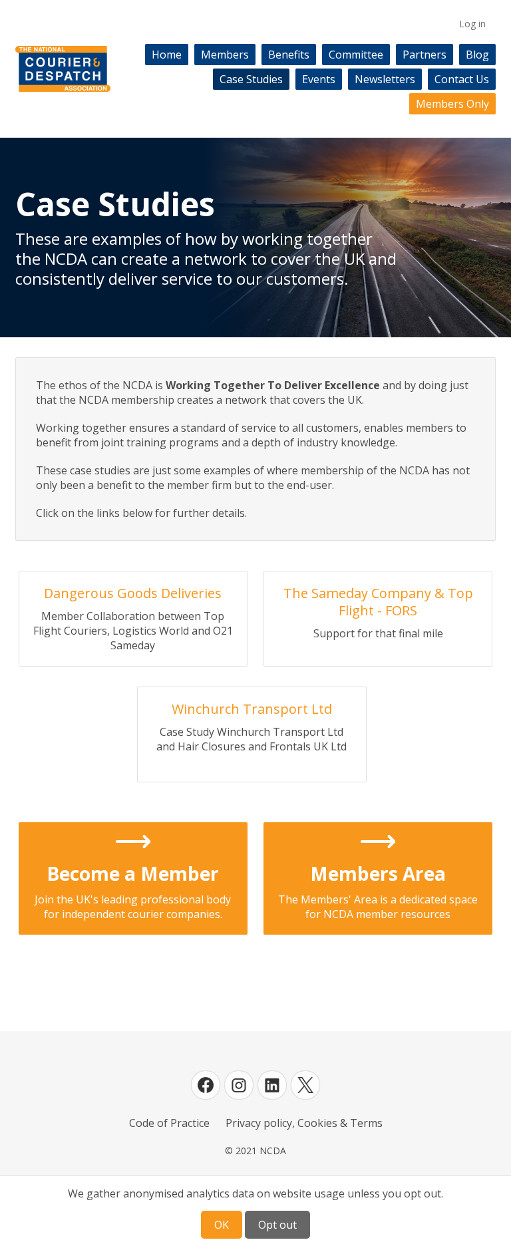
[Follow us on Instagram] (239, 1085)
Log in (472, 23)
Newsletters (385, 79)
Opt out (277, 1224)
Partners (424, 54)
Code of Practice (169, 1123)
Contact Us (461, 79)
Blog (477, 54)
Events (318, 79)
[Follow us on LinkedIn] (272, 1085)
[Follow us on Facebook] (206, 1085)
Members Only (452, 103)
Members (225, 54)
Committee (356, 54)
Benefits (288, 54)
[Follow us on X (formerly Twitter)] (305, 1085)
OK (221, 1224)
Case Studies (251, 79)
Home (167, 54)
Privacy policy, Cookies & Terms (304, 1123)
